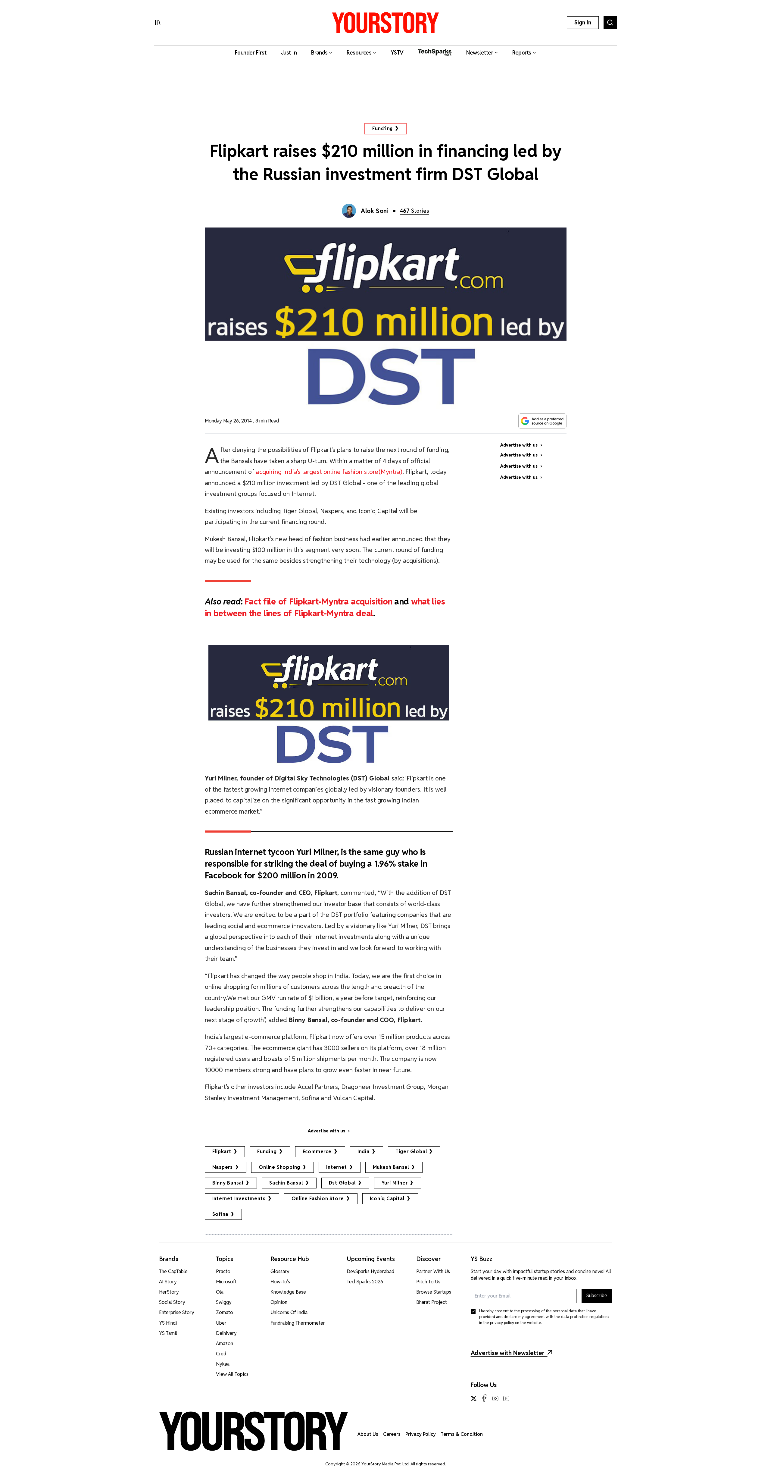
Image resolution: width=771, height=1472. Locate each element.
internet (336, 1167)
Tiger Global (411, 1151)
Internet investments (239, 1198)
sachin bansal (286, 1183)
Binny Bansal (228, 1183)
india (363, 1151)
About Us (367, 1434)
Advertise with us (326, 1131)
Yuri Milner (395, 1183)
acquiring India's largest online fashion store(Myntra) (329, 472)
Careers (392, 1434)
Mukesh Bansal (391, 1167)
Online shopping (279, 1167)
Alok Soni (375, 211)
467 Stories (414, 210)
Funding (382, 128)
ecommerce (317, 1151)
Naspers (222, 1167)
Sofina (220, 1214)
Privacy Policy (420, 1434)
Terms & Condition (462, 1434)
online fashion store (318, 1198)
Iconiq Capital (387, 1198)
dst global (342, 1183)
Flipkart (221, 1151)
